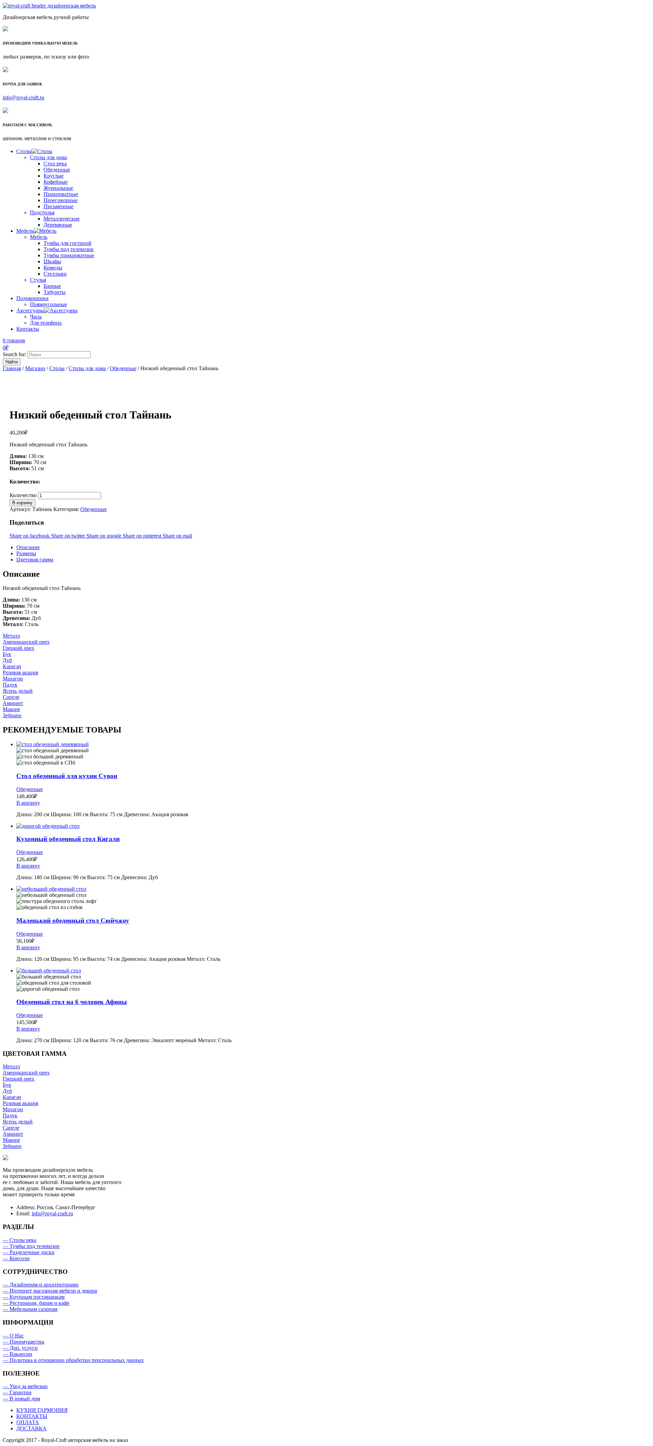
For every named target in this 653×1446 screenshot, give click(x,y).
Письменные (58, 206)
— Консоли (16, 1258)
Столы (24, 151)
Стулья (38, 280)
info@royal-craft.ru (23, 97)
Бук (7, 654)
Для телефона (46, 323)
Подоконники (32, 298)
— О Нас (13, 1335)
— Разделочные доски (28, 1252)
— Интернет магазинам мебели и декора (50, 1291)
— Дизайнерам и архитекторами (41, 1284)
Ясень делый (18, 691)
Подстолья (42, 212)
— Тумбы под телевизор (31, 1246)
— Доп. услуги (20, 1348)
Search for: (14, 354)
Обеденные (57, 169)
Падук (10, 685)
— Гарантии (17, 1392)
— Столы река (19, 1240)
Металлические (62, 218)
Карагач (12, 666)
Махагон (13, 678)
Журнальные (58, 188)
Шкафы (52, 261)
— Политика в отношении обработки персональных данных (73, 1360)
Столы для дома (48, 157)
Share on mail (177, 536)
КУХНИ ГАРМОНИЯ (42, 1410)
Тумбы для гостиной (67, 243)
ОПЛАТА (27, 1422)
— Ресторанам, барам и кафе (36, 1303)
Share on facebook (30, 536)
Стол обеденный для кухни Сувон (66, 775)
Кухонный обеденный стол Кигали (68, 838)
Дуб (7, 660)
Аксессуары (30, 310)
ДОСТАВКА (31, 1428)
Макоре (11, 709)
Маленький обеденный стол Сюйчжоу (72, 920)
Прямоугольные (48, 304)
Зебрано (12, 715)
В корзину (22, 502)
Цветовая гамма (34, 559)
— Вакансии (17, 1354)
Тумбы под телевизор (69, 249)
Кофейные (56, 182)
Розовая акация (20, 672)
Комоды (53, 267)
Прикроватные (61, 194)
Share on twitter (68, 536)
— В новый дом (21, 1398)
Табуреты (55, 292)
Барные (52, 286)
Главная (12, 368)
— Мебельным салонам (30, 1309)
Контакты (27, 329)
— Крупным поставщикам (34, 1297)
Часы (36, 316)
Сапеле (11, 697)
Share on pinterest (143, 536)
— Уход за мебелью (25, 1386)
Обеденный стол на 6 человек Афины (71, 1001)
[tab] (333, 547)
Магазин (35, 368)
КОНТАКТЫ (31, 1416)
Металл (11, 636)
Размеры (26, 553)
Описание (28, 547)
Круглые (54, 176)
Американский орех (26, 642)
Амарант (13, 703)
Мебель (25, 231)
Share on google (104, 536)
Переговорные (61, 200)
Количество (23, 495)
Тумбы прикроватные (69, 255)
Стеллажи (55, 274)
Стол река (55, 163)
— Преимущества (23, 1342)
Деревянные (58, 225)
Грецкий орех (18, 648)
